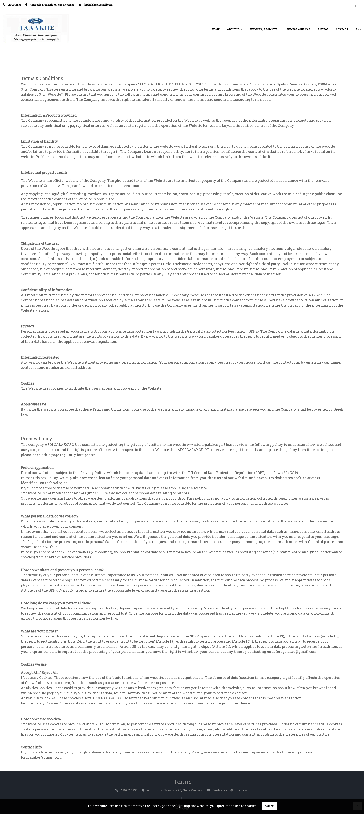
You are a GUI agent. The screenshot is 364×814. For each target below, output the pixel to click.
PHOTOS (323, 29)
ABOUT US (233, 29)
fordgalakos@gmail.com (98, 4)
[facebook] (355, 5)
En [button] (357, 29)
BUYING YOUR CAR (298, 29)
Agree (269, 806)
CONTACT (342, 29)
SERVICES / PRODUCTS (264, 29)
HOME (216, 29)
